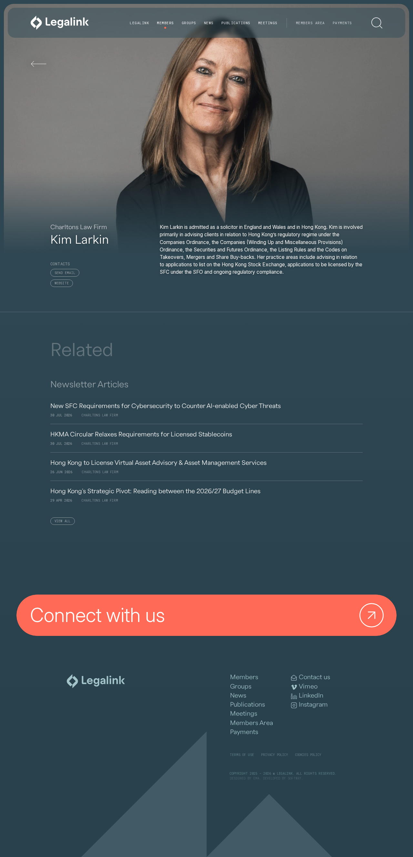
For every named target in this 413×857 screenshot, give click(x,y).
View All (63, 521)
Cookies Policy (308, 755)
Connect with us (97, 615)
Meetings (267, 22)
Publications (235, 22)
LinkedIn (311, 695)
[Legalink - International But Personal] (60, 22)
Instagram (313, 704)
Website (62, 283)
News (209, 22)
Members (165, 22)
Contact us (314, 677)
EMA (256, 778)
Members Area (310, 22)
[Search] (376, 22)
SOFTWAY (294, 778)
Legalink (139, 22)
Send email (65, 273)
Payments (342, 22)
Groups (189, 22)
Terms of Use (242, 755)
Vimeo (308, 686)
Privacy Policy (274, 755)
